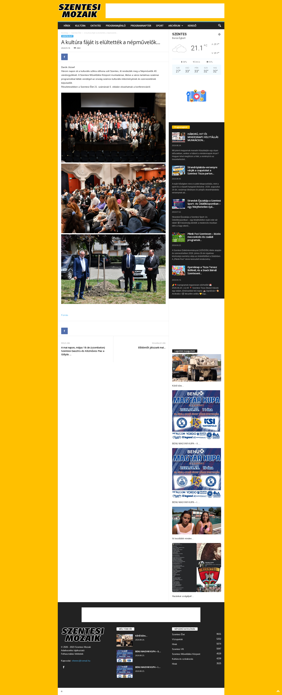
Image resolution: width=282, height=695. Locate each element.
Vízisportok (177, 639)
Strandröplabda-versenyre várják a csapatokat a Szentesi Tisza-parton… (202, 170)
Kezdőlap (64, 33)
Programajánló (116, 25)
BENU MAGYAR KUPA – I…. (186, 502)
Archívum (174, 25)
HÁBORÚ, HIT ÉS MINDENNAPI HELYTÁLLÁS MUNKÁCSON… (203, 137)
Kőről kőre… (178, 386)
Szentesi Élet (76, 33)
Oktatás (95, 25)
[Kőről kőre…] (196, 368)
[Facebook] (64, 57)
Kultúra (80, 25)
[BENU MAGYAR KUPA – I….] (196, 473)
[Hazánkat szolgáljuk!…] (196, 567)
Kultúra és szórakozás (182, 659)
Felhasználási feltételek (72, 654)
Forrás (64, 315)
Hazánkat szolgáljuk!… (183, 596)
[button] (219, 25)
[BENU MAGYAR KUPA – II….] (196, 414)
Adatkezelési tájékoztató (72, 650)
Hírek (67, 25)
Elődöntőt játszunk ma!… (151, 347)
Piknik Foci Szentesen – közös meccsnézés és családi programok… (204, 237)
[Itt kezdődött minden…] (196, 520)
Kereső (192, 25)
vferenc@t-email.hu (81, 661)
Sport (160, 25)
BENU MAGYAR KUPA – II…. (186, 443)
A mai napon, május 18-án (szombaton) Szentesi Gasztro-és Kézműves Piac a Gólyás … (83, 351)
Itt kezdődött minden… (183, 538)
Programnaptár (141, 25)
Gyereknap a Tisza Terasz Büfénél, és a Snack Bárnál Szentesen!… (202, 270)
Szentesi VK (178, 649)
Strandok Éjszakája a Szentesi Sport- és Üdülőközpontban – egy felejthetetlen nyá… (204, 203)
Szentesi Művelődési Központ (186, 654)
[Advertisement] (165, 10)
